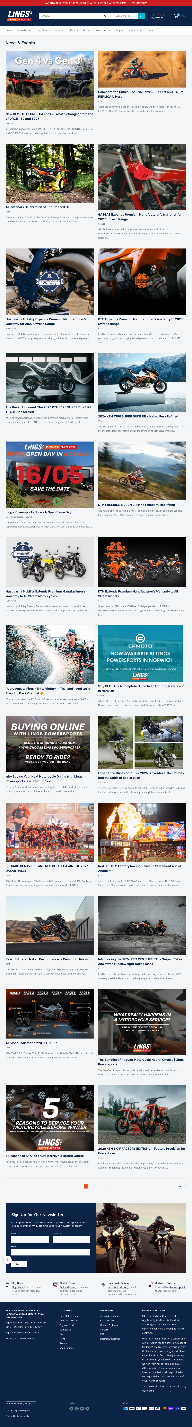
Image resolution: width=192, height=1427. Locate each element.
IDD (102, 1334)
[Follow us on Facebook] (71, 1409)
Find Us (63, 1334)
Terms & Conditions (110, 1316)
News (62, 1338)
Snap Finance (67, 1347)
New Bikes (22, 30)
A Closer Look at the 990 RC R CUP (31, 1043)
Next (180, 1186)
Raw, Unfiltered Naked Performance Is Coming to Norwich (49, 959)
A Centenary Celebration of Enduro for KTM (38, 207)
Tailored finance (68, 1287)
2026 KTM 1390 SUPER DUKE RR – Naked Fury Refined (138, 416)
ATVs (57, 30)
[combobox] (76, 16)
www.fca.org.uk (162, 1390)
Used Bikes (41, 30)
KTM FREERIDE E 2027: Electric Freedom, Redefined (136, 505)
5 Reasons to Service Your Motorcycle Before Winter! (45, 1156)
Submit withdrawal (110, 1338)
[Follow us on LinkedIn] (87, 1409)
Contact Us (65, 1329)
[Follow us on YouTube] (82, 1409)
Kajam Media (23, 1416)
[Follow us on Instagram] (77, 1409)
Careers (104, 1329)
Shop (118, 30)
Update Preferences (110, 1325)
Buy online (18, 1287)
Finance (87, 30)
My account (157, 17)
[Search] (141, 16)
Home (9, 30)
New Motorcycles (69, 1316)
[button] (104, 16)
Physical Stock (67, 1325)
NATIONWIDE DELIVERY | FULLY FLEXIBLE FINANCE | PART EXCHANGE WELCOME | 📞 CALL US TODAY (96, 3)
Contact (150, 30)
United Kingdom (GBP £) (18, 1403)
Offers (71, 30)
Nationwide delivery (118, 1287)
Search (63, 1343)
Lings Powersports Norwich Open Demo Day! (39, 512)
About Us (133, 30)
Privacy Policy (107, 1320)
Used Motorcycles (69, 1320)
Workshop (101, 30)
